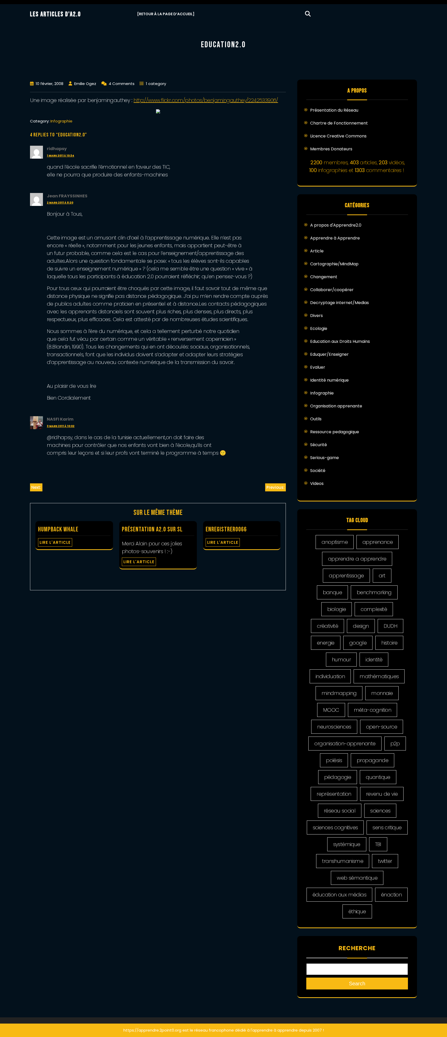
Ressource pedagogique (334, 432)
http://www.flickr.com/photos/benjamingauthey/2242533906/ (205, 100)
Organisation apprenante (336, 406)
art (382, 575)
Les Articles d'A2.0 (55, 14)
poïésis (334, 760)
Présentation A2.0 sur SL (152, 529)
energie (325, 642)
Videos (317, 483)
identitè (374, 659)
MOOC (331, 710)
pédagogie (337, 777)
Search (357, 983)
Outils (316, 419)
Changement (323, 277)
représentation (334, 794)
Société (317, 471)
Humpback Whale (58, 529)
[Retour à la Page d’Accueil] (166, 14)
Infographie (61, 121)
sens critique (387, 827)
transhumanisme (342, 861)
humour (341, 659)
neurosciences (334, 726)
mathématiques (379, 676)
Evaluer (317, 367)
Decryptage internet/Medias (339, 303)
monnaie (382, 693)
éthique (357, 911)
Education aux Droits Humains (340, 341)
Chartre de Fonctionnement (339, 123)
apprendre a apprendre (357, 558)
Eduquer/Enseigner (329, 354)
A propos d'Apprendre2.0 (335, 225)
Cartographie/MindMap (334, 264)
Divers (316, 316)
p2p (395, 743)
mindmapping (339, 693)
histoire (389, 642)
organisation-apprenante (344, 743)
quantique (378, 777)
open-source (381, 726)
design (361, 626)
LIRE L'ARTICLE (55, 542)
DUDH (391, 626)
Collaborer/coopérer (332, 290)
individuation (330, 676)
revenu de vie (382, 794)
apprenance (377, 542)
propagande (372, 760)
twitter (385, 861)
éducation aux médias (339, 894)
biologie (336, 609)
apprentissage (346, 575)
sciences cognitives (335, 827)
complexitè (374, 609)
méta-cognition (372, 710)
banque (332, 592)
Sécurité (318, 445)
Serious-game (324, 458)
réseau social (339, 810)
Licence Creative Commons (338, 136)
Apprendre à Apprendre (335, 238)
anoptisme (335, 542)
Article (317, 251)
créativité (327, 626)
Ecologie (318, 328)
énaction (391, 894)
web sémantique (357, 877)
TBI (378, 844)
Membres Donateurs (331, 149)
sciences (380, 810)
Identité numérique (329, 380)
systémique (346, 844)
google (358, 642)
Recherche (357, 948)
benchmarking (374, 592)
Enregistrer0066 (226, 529)
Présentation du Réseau (334, 110)
